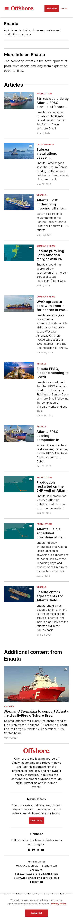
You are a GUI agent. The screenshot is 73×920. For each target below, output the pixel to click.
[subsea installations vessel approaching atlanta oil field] (19, 151)
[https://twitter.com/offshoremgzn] (38, 850)
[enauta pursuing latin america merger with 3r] (19, 253)
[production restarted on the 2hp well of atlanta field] (19, 484)
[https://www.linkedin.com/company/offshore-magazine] (33, 850)
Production (44, 93)
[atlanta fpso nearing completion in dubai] (19, 433)
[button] (6, 8)
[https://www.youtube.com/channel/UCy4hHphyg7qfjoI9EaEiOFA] (42, 850)
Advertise (21, 894)
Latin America (45, 144)
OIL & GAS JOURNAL (27, 865)
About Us (9, 894)
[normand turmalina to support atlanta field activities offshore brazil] (36, 684)
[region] (36, 907)
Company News (45, 246)
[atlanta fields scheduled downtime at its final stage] (19, 531)
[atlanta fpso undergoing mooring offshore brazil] (19, 202)
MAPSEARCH (36, 870)
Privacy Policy (59, 894)
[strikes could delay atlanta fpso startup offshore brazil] (19, 100)
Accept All (36, 913)
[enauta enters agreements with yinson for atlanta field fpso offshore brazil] (19, 594)
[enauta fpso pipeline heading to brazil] (19, 370)
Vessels (41, 195)
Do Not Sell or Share (39, 894)
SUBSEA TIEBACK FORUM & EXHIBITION (36, 874)
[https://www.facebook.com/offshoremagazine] (29, 850)
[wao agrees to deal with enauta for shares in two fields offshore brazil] (19, 303)
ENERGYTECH (49, 865)
